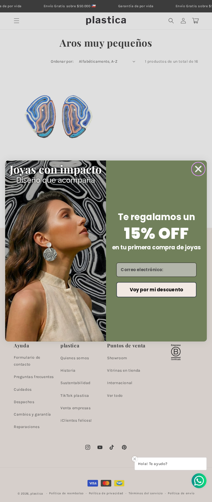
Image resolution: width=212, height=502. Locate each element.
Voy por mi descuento (156, 289)
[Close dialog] (198, 169)
